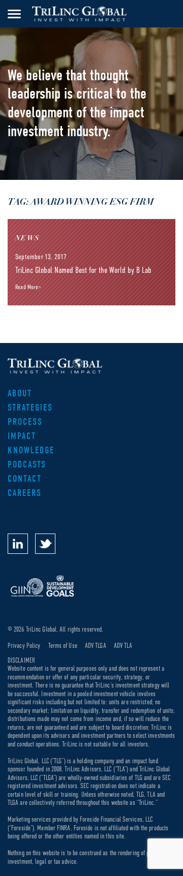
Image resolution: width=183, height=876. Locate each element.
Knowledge (31, 450)
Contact (25, 479)
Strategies (30, 407)
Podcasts (27, 464)
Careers (25, 493)
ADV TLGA (95, 645)
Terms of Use (62, 645)
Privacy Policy (24, 645)
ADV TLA (123, 645)
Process (25, 422)
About (20, 393)
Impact (22, 436)
